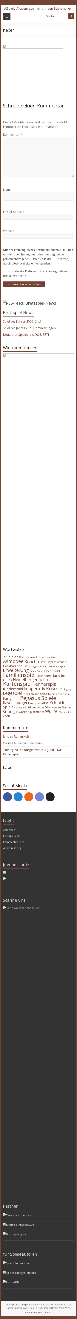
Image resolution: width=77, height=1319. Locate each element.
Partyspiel (11, 698)
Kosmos (55, 688)
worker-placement (31, 712)
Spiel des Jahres (34, 707)
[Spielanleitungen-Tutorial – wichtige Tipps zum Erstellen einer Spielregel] (19, 1273)
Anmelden (9, 830)
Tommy (8, 750)
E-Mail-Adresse (13, 212)
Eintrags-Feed (11, 836)
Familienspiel (19, 675)
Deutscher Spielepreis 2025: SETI (26, 335)
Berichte (32, 661)
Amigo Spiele (45, 657)
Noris (66, 694)
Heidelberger (25, 679)
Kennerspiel (45, 684)
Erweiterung (16, 670)
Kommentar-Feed (13, 842)
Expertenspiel (52, 671)
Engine (61, 666)
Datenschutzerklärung (41, 271)
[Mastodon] (18, 796)
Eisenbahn (52, 666)
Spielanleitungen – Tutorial (38, 1312)
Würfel (52, 711)
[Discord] (39, 796)
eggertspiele (39, 666)
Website (8, 231)
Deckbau (9, 666)
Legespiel (12, 693)
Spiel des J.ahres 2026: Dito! (22, 321)
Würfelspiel (65, 712)
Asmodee (13, 661)
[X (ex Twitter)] (50, 796)
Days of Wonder (57, 662)
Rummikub (21, 736)
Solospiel (19, 707)
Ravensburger (15, 702)
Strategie (10, 711)
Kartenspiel (17, 683)
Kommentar (12, 135)
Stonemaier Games (58, 707)
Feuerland (43, 676)
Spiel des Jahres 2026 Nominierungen (29, 328)
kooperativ (34, 689)
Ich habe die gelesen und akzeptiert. (36, 273)
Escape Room (36, 671)
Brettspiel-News (18, 312)
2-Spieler (10, 657)
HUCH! (43, 680)
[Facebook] (7, 796)
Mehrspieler (55, 694)
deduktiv (23, 666)
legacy (67, 689)
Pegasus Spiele (38, 697)
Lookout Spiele (38, 694)
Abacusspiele (27, 657)
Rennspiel (34, 703)
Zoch (6, 716)
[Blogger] (28, 796)
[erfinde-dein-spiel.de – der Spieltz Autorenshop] (16, 1263)
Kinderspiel (13, 688)
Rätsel (44, 703)
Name (7, 190)
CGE (43, 662)
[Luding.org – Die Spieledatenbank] (11, 1282)
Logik (25, 694)
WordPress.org (12, 848)
